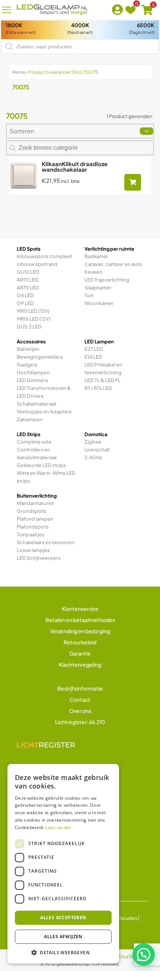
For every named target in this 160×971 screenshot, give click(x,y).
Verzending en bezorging (80, 631)
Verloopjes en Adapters (44, 412)
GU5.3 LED (29, 327)
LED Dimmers (32, 380)
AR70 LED (28, 288)
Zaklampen (29, 419)
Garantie (80, 653)
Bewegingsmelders (40, 357)
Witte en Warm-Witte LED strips (46, 477)
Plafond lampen (35, 519)
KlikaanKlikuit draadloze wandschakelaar (75, 166)
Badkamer (96, 256)
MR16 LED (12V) (34, 319)
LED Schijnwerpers (39, 558)
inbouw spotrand (37, 264)
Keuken (93, 272)
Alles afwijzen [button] (63, 936)
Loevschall (96, 450)
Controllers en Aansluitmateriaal (37, 453)
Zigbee (92, 442)
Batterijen (28, 349)
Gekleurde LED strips (41, 465)
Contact (80, 699)
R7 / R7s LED (98, 388)
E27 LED (93, 349)
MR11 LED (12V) (33, 311)
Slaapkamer (98, 288)
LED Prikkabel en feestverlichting (103, 368)
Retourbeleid (80, 642)
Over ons (80, 710)
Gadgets (27, 365)
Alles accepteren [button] (63, 917)
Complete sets (34, 442)
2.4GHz (93, 457)
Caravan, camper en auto (113, 264)
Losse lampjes (33, 550)
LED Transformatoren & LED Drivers (44, 392)
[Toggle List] (146, 131)
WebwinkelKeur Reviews (120, 956)
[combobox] (73, 131)
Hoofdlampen (33, 372)
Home (18, 72)
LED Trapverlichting (106, 280)
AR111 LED (28, 280)
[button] (143, 954)
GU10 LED (28, 272)
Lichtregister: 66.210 (80, 721)
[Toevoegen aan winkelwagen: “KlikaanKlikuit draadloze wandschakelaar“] (132, 182)
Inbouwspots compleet (44, 256)
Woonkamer (98, 303)
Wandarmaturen (35, 503)
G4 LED (25, 295)
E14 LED (93, 357)
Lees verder (58, 827)
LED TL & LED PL (102, 380)
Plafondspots (33, 527)
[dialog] (63, 864)
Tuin (89, 295)
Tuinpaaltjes (31, 534)
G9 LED (25, 303)
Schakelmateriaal (36, 404)
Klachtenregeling (80, 664)
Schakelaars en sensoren (45, 542)
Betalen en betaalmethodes (80, 619)
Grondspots (31, 511)
